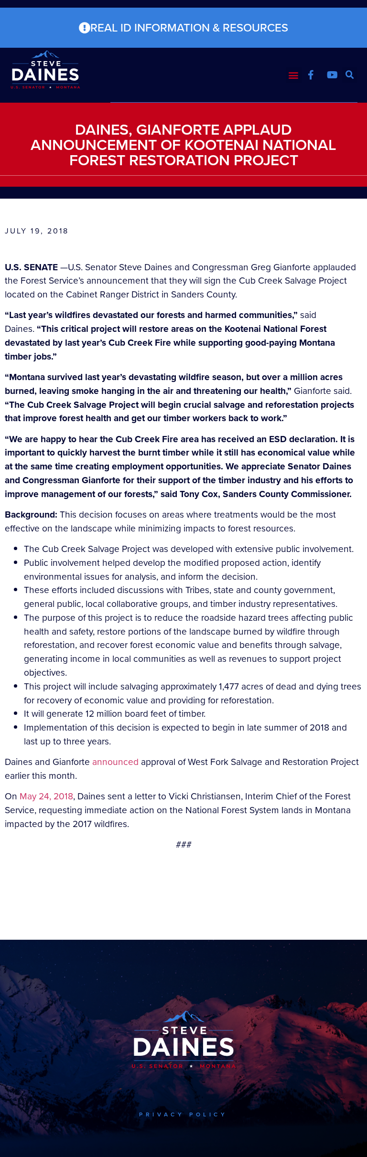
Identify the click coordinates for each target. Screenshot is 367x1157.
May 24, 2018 (46, 796)
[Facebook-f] (311, 75)
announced (115, 762)
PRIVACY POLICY (183, 1114)
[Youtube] (332, 75)
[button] (294, 75)
